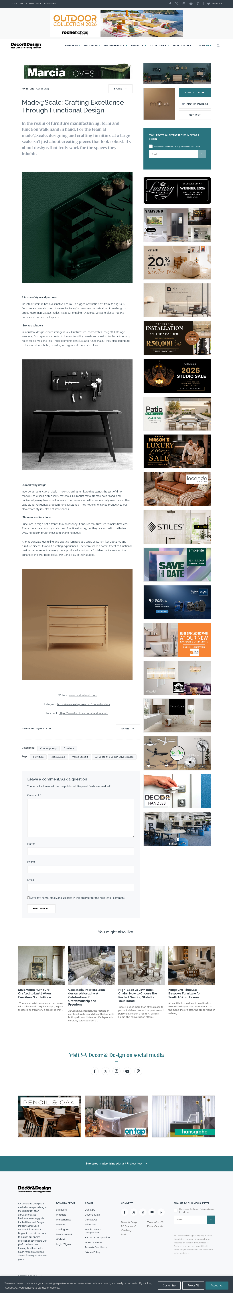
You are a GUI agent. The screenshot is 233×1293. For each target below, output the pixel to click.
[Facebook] (171, 4)
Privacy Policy (92, 1252)
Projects (137, 45)
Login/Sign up (64, 1244)
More (202, 45)
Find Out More (195, 92)
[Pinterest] (199, 4)
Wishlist (217, 4)
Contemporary (48, 748)
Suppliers (71, 45)
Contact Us (91, 1219)
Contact (195, 115)
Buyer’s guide (92, 1214)
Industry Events (93, 1242)
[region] (116, 1284)
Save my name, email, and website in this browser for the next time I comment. (77, 897)
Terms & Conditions (95, 1247)
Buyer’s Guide (34, 4)
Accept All (217, 1285)
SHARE (120, 88)
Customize (169, 1285)
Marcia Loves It (183, 45)
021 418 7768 (156, 1222)
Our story (17, 4)
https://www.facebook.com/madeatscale (83, 713)
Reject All (193, 1285)
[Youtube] (191, 4)
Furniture (28, 88)
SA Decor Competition (97, 1237)
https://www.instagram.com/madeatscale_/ (83, 704)
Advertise (50, 4)
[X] (177, 4)
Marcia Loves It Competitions (93, 1231)
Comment (34, 795)
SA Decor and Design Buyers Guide (114, 756)
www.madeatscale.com (83, 695)
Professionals (114, 45)
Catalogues (158, 45)
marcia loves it (80, 756)
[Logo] (26, 45)
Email (31, 879)
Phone (31, 861)
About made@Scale (35, 728)
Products (91, 45)
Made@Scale (58, 756)
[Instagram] (185, 4)
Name (31, 843)
